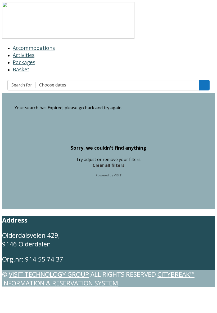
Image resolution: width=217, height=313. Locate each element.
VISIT (117, 175)
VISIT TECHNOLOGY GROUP (49, 274)
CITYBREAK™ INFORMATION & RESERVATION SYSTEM (98, 278)
